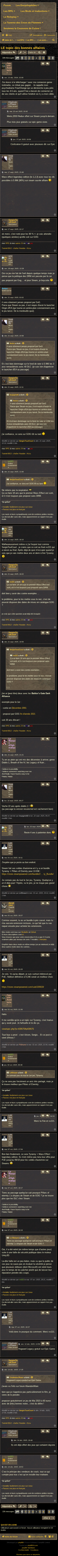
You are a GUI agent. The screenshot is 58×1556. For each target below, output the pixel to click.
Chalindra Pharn (12, 103)
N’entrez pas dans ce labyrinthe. (28, 1554)
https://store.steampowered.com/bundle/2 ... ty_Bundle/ (28, 874)
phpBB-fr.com (33, 1545)
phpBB (21, 1542)
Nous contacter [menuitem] (37, 1537)
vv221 (11, 461)
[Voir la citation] (23, 343)
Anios (5, 288)
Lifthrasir (10, 845)
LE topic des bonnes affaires (23, 48)
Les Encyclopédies (26, 5)
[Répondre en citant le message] (43, 63)
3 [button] (32, 58)
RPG (8, 243)
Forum (7, 5)
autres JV (19, 243)
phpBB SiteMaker (28, 1548)
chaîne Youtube (19, 248)
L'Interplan (43, 939)
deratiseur (11, 904)
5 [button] (39, 58)
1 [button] (25, 58)
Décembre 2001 (19, 708)
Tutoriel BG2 (7, 248)
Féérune (9, 64)
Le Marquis (12, 740)
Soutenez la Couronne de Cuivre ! (22, 28)
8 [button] (49, 58)
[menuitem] (8, 35)
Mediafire (24, 932)
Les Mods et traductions (34, 11)
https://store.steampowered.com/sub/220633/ (23, 987)
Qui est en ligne (9, 1525)
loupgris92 (11, 158)
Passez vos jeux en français (14, 509)
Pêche (29, 248)
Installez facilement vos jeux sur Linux (18, 507)
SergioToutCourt (13, 221)
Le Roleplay (10, 17)
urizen (10, 257)
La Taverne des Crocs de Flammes (23, 22)
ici (23, 934)
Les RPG (9, 11)
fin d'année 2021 (27, 714)
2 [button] (29, 58)
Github (33, 932)
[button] (17, 58)
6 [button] (43, 58)
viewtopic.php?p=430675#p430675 (18, 1029)
